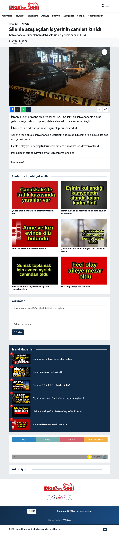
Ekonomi (33, 15)
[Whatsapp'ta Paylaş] (23, 109)
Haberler (13, 24)
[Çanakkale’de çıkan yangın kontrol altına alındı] (84, 232)
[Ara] (103, 6)
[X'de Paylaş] (17, 109)
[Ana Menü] (107, 6)
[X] (54, 497)
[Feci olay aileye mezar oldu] (84, 270)
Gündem (7, 15)
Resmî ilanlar (95, 15)
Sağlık (80, 15)
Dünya (56, 15)
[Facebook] (49, 497)
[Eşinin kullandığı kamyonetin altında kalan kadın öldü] (84, 194)
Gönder (18, 332)
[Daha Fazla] (28, 109)
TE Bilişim (66, 520)
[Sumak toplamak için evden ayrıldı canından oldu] (35, 270)
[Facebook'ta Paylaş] (12, 109)
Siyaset (20, 15)
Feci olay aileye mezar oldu (75, 286)
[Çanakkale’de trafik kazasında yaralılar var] (35, 194)
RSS (33, 511)
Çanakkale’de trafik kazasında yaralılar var (38, 529)
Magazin (68, 15)
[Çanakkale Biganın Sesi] (24, 6)
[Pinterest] (59, 497)
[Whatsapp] (70, 497)
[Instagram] (64, 497)
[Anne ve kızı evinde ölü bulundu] (35, 232)
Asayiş (45, 15)
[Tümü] (106, 469)
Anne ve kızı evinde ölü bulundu (29, 248)
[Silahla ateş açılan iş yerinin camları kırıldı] (59, 76)
